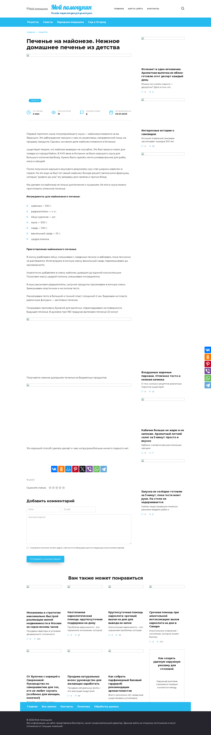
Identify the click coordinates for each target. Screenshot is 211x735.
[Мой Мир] (68, 469)
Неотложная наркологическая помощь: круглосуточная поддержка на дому (84, 617)
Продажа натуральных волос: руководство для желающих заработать (84, 680)
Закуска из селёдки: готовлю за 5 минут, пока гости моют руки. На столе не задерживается (161, 497)
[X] (82, 469)
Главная (119, 9)
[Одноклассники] (61, 469)
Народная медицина (70, 22)
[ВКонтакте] (54, 469)
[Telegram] (103, 469)
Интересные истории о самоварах (157, 132)
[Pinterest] (75, 469)
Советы (48, 22)
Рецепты (33, 22)
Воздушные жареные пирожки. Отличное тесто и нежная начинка (160, 376)
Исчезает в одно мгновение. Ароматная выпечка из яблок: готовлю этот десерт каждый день (162, 74)
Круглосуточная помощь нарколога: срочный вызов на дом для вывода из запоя (125, 617)
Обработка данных (106, 706)
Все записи (49, 706)
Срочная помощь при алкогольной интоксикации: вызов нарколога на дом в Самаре (164, 619)
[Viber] (89, 469)
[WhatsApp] (96, 469)
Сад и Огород (97, 22)
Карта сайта (135, 9)
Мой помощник (71, 7)
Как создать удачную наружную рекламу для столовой (167, 663)
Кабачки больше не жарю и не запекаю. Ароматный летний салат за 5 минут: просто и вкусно (162, 435)
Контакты (153, 9)
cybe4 (31, 479)
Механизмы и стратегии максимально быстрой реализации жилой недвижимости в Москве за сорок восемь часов (44, 619)
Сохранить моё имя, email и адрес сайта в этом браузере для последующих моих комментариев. (77, 548)
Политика (83, 706)
